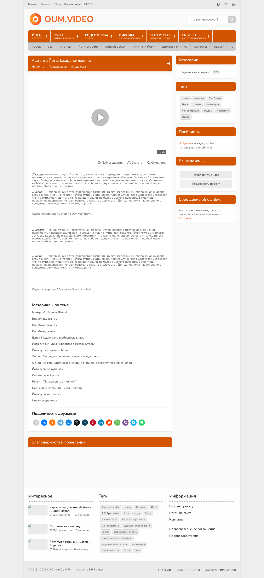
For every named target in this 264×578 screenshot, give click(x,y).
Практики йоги (143, 47)
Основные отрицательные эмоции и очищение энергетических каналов (82, 363)
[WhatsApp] (117, 422)
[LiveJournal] (85, 422)
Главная (32, 4)
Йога (154, 507)
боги (137, 550)
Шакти (197, 104)
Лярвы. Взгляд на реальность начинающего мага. (66, 356)
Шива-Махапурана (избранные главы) (58, 338)
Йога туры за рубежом (48, 369)
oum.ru (127, 507)
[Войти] (225, 4)
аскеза (186, 117)
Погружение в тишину (64, 526)
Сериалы (200, 47)
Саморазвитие (110, 525)
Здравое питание (174, 47)
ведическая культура (114, 544)
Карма (105, 532)
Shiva (185, 104)
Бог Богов (215, 98)
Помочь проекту (181, 506)
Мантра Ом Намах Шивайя (50, 312)
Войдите (185, 143)
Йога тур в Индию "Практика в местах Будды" (63, 344)
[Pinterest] (93, 422)
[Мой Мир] (69, 422)
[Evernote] (142, 422)
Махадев (198, 98)
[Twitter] (77, 422)
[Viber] (125, 422)
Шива (185, 98)
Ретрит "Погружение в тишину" (54, 381)
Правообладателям (183, 536)
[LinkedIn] (101, 422)
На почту (38, 67)
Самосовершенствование (117, 538)
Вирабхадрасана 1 (45, 319)
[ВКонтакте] (44, 422)
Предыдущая (58, 67)
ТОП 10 (234, 47)
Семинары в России (45, 375)
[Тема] (218, 4)
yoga (137, 513)
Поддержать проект (206, 184)
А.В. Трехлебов (110, 513)
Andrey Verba (109, 519)
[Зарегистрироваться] (234, 4)
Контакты (176, 519)
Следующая (79, 67)
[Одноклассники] (52, 422)
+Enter (185, 218)
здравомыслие (110, 550)
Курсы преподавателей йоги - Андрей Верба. (70, 509)
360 (50, 47)
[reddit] (109, 422)
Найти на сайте (180, 513)
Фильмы (45, 4)
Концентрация (190, 110)
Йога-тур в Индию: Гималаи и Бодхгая (69, 543)
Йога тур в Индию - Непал (50, 350)
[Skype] (133, 422)
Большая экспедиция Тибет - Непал (57, 388)
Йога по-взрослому (133, 519)
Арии (127, 550)
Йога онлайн (88, 47)
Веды (148, 513)
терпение (223, 110)
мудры (208, 110)
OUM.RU (89, 4)
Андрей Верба (115, 47)
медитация (212, 104)
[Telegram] (60, 422)
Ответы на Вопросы (125, 532)
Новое (36, 47)
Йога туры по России (46, 394)
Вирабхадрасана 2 (45, 325)
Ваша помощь (72, 4)
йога (126, 513)
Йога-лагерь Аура (44, 400)
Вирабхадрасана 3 (45, 331)
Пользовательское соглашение (192, 529)
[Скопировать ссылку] (36, 422)
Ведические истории (195, 72)
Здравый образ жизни (137, 525)
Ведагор (141, 507)
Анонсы (66, 47)
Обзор (57, 4)
